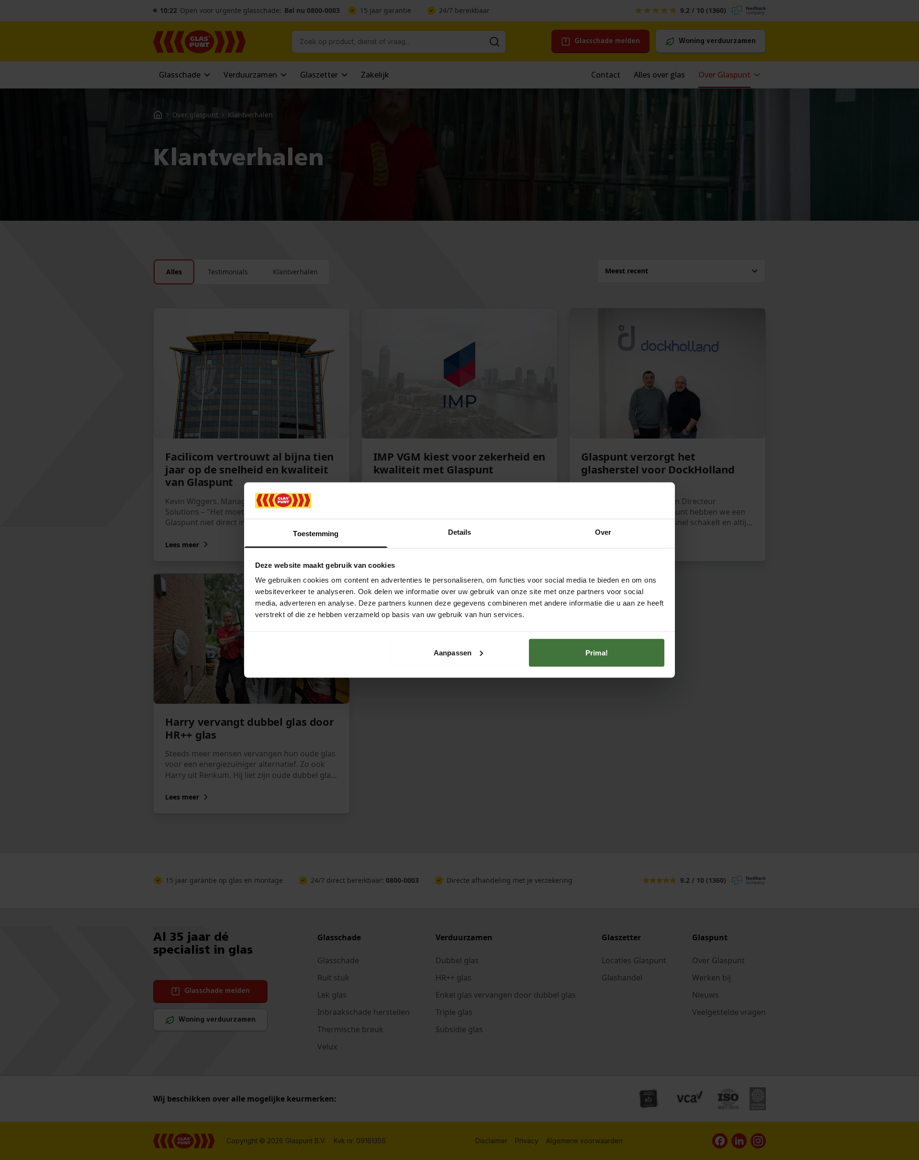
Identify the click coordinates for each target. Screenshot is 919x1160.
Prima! (596, 652)
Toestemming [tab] (315, 533)
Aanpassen (452, 652)
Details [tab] (459, 532)
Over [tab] (603, 532)
